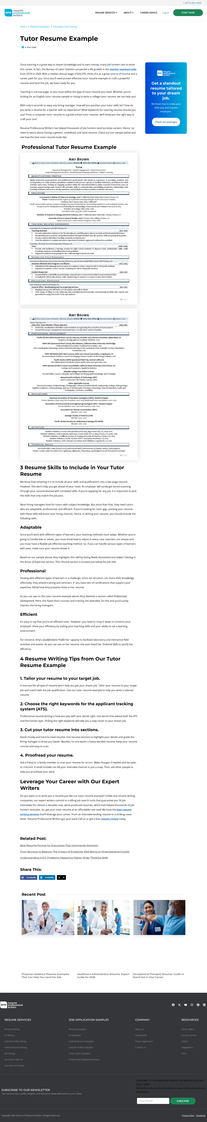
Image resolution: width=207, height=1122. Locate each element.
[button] (28, 877)
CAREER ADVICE (148, 12)
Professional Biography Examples (84, 1059)
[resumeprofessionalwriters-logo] (17, 12)
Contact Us (140, 1047)
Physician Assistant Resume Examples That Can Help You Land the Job (45, 976)
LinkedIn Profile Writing (15, 1041)
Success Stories (189, 1035)
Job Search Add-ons (14, 1059)
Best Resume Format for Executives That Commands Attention (59, 845)
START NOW (188, 12)
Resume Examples (39, 26)
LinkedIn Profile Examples (81, 1047)
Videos (184, 1041)
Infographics (187, 1047)
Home (23, 26)
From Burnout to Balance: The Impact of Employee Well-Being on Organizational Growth (75, 851)
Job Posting (10, 1053)
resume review (110, 819)
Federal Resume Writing (16, 1047)
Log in (166, 12)
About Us (139, 1029)
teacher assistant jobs (123, 69)
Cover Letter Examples (79, 1053)
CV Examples (75, 1035)
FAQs (183, 1053)
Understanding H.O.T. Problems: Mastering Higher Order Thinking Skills (64, 857)
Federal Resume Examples (81, 1041)
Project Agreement (144, 1041)
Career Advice (187, 1029)
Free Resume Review (14, 1065)
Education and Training (65, 26)
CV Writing (9, 1035)
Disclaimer (200, 1115)
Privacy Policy (188, 1115)
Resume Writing (12, 1029)
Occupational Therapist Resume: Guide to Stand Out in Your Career (158, 976)
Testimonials (141, 1035)
